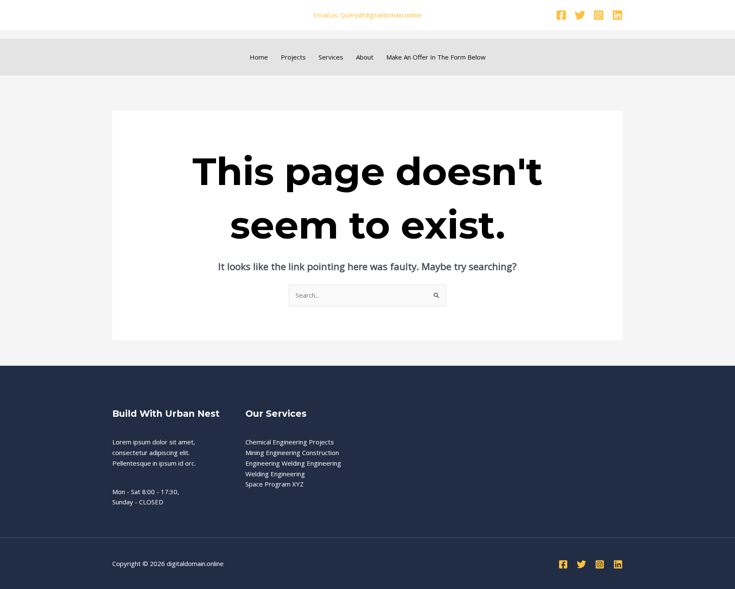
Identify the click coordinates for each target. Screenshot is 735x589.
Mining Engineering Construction (292, 452)
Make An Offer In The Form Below (436, 57)
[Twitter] (580, 15)
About (364, 57)
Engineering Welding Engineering (293, 463)
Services (331, 57)
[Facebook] (561, 15)
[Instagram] (598, 15)
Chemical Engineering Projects (289, 442)
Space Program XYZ (274, 484)
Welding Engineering (275, 473)
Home (259, 57)
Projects (293, 57)
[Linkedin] (617, 15)
